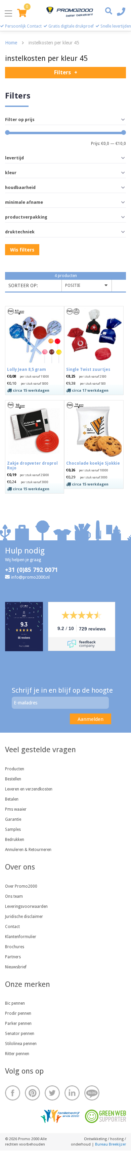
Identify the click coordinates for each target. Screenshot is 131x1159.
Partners (13, 957)
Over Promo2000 (21, 886)
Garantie (13, 819)
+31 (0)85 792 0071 (31, 569)
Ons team (14, 896)
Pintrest (32, 1092)
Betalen (11, 799)
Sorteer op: (23, 285)
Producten (14, 769)
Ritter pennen (17, 1053)
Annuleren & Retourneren (28, 849)
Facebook (12, 1092)
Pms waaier (16, 809)
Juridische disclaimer (24, 916)
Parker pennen (18, 1023)
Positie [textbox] (72, 285)
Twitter (52, 1092)
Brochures (14, 946)
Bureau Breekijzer (110, 1144)
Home (11, 42)
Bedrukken (14, 839)
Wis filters (22, 250)
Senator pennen (19, 1033)
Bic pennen (15, 1003)
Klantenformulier (20, 936)
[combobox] (86, 286)
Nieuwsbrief (16, 967)
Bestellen (13, 779)
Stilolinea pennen (21, 1043)
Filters (62, 72)
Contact (12, 926)
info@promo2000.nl (30, 577)
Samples (13, 829)
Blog (91, 1092)
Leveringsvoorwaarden (26, 906)
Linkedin (72, 1092)
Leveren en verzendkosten (28, 789)
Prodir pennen (18, 1013)
